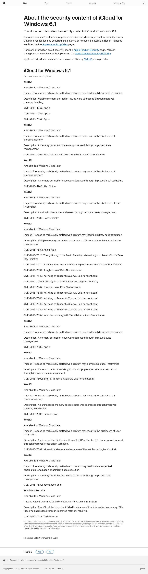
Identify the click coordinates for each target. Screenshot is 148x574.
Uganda (142, 569)
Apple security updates (55, 44)
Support (13, 560)
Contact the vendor (31, 528)
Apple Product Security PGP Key (93, 53)
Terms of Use (49, 569)
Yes (39, 552)
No (50, 552)
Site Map (60, 569)
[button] (143, 3)
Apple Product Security (86, 49)
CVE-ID (88, 59)
